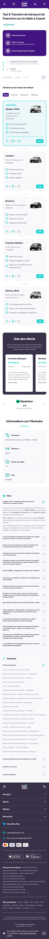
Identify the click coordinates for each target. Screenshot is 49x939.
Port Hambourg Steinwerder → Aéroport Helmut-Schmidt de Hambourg (24, 715)
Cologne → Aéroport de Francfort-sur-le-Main (17, 727)
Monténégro (6, 905)
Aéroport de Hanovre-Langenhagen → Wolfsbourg (18, 690)
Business (24, 95)
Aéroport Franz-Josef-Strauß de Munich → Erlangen (19, 723)
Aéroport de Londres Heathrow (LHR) (14, 892)
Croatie (5, 908)
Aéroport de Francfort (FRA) (36, 881)
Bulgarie (11, 908)
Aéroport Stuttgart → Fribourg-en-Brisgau (15, 747)
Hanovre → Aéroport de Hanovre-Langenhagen (17, 702)
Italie (31, 902)
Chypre (21, 905)
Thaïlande (15, 905)
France (42, 902)
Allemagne (18, 908)
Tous (6, 95)
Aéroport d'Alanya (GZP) (29, 867)
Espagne (26, 902)
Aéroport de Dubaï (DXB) (10, 873)
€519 (40, 321)
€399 (40, 231)
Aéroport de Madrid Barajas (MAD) (13, 876)
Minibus (34, 95)
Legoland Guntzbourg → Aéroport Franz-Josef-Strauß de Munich (23, 698)
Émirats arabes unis (31, 905)
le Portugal (26, 908)
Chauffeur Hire (13, 824)
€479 (40, 276)
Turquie (20, 902)
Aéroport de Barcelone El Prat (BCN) (14, 879)
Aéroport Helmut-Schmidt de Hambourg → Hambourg (19, 751)
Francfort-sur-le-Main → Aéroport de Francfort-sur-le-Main (21, 694)
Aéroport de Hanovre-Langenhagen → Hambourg (18, 678)
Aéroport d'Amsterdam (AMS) (11, 884)
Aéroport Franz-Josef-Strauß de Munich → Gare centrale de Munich (23, 735)
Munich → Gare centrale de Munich (14, 682)
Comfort (14, 95)
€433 (40, 141)
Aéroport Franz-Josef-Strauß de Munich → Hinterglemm (20, 674)
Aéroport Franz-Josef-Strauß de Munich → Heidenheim (20, 739)
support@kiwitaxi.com (15, 832)
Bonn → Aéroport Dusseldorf (11, 686)
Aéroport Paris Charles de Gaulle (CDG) (15, 881)
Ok (44, 933)
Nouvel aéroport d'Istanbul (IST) (28, 870)
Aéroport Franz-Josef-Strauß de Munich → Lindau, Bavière (20, 743)
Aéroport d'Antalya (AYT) (10, 870)
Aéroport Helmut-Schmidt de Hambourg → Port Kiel (18, 719)
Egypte (40, 905)
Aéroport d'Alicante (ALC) (26, 873)
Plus (27, 892)
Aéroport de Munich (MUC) (30, 884)
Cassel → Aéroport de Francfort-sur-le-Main (16, 670)
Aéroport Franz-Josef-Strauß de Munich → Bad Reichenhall (21, 731)
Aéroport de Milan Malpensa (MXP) (13, 887)
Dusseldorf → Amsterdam (10, 706)
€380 (40, 186)
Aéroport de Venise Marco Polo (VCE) (14, 889)
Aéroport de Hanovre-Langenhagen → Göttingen (18, 710)
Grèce (36, 902)
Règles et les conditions (27, 924)
